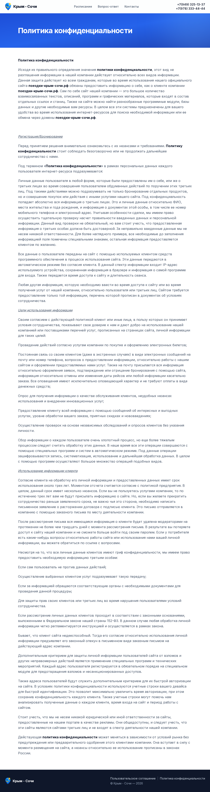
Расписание (83, 6)
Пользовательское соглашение (133, 778)
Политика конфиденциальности (182, 778)
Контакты (131, 6)
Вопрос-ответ (108, 6)
